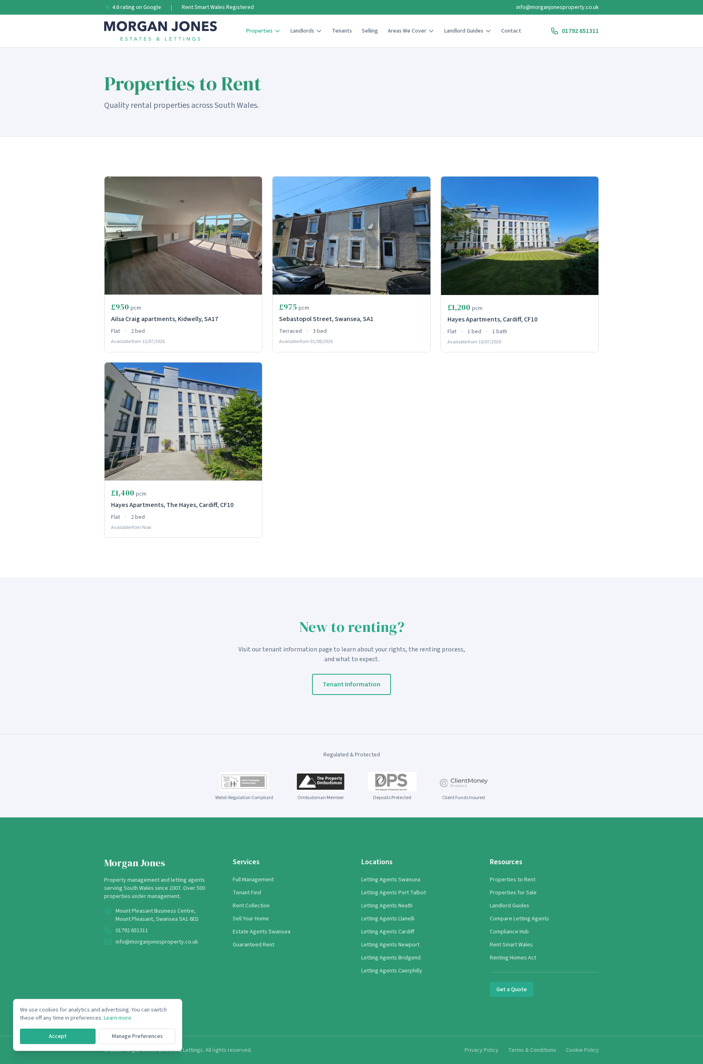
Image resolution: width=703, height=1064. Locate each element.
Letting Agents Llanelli (388, 919)
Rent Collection (251, 906)
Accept (58, 1036)
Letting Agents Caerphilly (391, 971)
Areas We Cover (407, 31)
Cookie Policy (582, 1050)
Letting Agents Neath (387, 906)
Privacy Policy (481, 1050)
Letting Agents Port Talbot (393, 893)
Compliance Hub (509, 932)
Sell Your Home (251, 919)
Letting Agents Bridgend (391, 958)
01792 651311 (580, 30)
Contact (511, 31)
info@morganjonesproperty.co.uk (557, 7)
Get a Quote (511, 989)
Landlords (302, 31)
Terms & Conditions (532, 1050)
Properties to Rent (512, 880)
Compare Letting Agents (519, 919)
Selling (370, 31)
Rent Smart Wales (511, 945)
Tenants (342, 31)
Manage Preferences (137, 1036)
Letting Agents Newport (390, 945)
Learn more (117, 1018)
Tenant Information (351, 684)
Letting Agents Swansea (390, 880)
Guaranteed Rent (253, 945)
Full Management (253, 880)
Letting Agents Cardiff (387, 932)
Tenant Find (247, 893)
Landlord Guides (463, 31)
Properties (259, 31)
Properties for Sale (513, 893)
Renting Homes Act (513, 958)
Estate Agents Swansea (261, 932)
